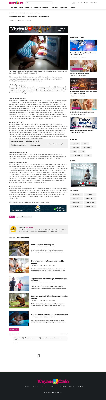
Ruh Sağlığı (76, 147)
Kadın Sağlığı (76, 198)
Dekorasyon (37, 7)
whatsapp (44, 386)
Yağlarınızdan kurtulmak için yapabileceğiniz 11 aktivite (49, 280)
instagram (63, 386)
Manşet (16, 13)
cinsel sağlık (76, 202)
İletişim (86, 2)
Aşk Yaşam (55, 7)
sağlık (74, 48)
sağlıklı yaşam (89, 206)
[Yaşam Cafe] (16, 3)
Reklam (80, 2)
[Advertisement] (83, 23)
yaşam (88, 155)
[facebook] (83, 7)
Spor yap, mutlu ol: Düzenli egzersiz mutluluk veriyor (49, 297)
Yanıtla (14, 342)
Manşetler (45, 7)
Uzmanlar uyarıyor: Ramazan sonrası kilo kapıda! (47, 262)
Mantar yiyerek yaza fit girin (56, 144)
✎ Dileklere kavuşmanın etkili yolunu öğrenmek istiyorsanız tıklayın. (29, 202)
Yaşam (21, 7)
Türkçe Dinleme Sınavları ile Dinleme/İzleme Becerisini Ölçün (81, 131)
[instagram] (93, 7)
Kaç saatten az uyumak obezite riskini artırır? (49, 315)
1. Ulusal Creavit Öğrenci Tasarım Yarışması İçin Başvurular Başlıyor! (83, 92)
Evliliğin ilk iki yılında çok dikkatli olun (82, 112)
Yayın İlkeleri (93, 2)
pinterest (53, 386)
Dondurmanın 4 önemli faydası (79, 73)
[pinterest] (91, 7)
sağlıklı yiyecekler (77, 69)
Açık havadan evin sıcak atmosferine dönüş (36, 144)
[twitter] (86, 7)
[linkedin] (22, 221)
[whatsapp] (88, 7)
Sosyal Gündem (76, 126)
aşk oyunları (89, 198)
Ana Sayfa (14, 7)
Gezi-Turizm (28, 7)
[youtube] (96, 7)
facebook (26, 386)
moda (74, 151)
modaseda (16, 334)
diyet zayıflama (20, 217)
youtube (71, 386)
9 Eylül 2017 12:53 (64, 334)
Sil (17, 342)
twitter (35, 386)
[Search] (51, 2)
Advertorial (75, 143)
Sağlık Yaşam (64, 7)
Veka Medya (80, 386)
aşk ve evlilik (75, 108)
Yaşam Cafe (58, 392)
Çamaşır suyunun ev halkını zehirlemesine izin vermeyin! (18, 144)
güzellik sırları (76, 206)
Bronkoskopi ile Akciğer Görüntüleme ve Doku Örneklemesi (82, 54)
